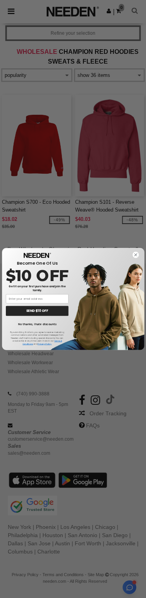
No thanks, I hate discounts (37, 324)
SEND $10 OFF (37, 311)
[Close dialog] (135, 255)
